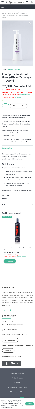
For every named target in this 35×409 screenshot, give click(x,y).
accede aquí (18, 97)
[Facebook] (4, 310)
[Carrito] (32, 2)
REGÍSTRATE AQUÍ (25, 95)
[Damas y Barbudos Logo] (16, 2)
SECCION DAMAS (12, 12)
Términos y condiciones (17, 392)
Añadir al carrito (18, 106)
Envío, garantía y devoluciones (17, 387)
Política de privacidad (17, 373)
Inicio (3, 12)
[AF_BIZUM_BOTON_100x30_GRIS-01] (17, 363)
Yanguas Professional (13, 69)
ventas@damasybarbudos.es (14, 324)
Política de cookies (17, 378)
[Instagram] (10, 310)
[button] (2, 2)
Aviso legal (17, 382)
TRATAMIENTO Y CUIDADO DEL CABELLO (14, 13)
